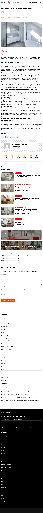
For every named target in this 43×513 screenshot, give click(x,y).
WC (35, 84)
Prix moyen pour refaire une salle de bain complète (26, 221)
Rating (3, 286)
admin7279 (18, 179)
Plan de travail (4, 372)
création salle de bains (11, 166)
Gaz (2, 352)
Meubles (3, 366)
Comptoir (3, 326)
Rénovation (3, 375)
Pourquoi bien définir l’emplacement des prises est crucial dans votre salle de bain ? (28, 187)
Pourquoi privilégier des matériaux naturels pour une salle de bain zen (27, 198)
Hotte (2, 355)
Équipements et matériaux (7, 349)
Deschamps (7, 12)
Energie (3, 343)
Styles (2, 380)
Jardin (2, 360)
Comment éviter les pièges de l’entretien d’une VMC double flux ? (15, 391)
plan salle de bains (20, 166)
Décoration (3, 335)
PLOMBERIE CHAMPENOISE (7, 128)
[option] (14, 510)
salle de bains (4, 87)
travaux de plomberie (29, 166)
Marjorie (18, 190)
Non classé (3, 369)
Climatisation (4, 323)
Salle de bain (21, 12)
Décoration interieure (6, 340)
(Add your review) (30, 255)
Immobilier (3, 357)
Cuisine (2, 332)
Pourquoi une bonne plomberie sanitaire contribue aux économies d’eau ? (26, 210)
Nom (2, 289)
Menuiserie (3, 363)
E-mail (23, 289)
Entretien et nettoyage (6, 346)
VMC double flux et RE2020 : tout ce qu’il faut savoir (12, 394)
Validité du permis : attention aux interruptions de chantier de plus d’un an (17, 403)
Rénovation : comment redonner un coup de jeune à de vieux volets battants (17, 400)
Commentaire (4, 274)
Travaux (29, 184)
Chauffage (3, 321)
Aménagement (4, 318)
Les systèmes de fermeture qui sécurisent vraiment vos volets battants (16, 397)
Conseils (17, 184)
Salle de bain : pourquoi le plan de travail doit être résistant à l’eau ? (27, 176)
